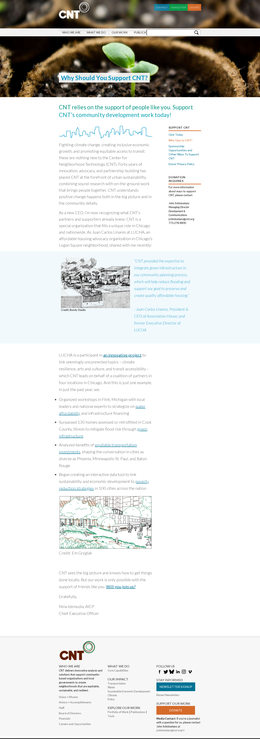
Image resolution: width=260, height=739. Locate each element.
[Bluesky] (172, 672)
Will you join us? (120, 586)
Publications (144, 32)
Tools (111, 716)
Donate (194, 7)
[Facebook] (159, 672)
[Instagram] (184, 672)
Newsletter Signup (175, 687)
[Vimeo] (190, 672)
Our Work (120, 32)
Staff (61, 707)
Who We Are (71, 32)
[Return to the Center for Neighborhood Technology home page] (74, 16)
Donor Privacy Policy (181, 164)
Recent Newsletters (167, 695)
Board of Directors (70, 713)
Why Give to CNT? (180, 140)
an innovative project (122, 354)
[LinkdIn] (178, 672)
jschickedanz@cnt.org (170, 731)
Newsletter (178, 7)
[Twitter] (165, 672)
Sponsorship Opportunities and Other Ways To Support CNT (184, 152)
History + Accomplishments (75, 702)
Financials (64, 718)
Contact (162, 7)
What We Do (96, 32)
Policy (111, 699)
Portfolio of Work (118, 712)
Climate (112, 695)
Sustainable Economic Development (129, 691)
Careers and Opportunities (75, 724)
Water (111, 687)
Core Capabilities (118, 670)
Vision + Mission (68, 697)
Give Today (176, 134)
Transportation (117, 683)
